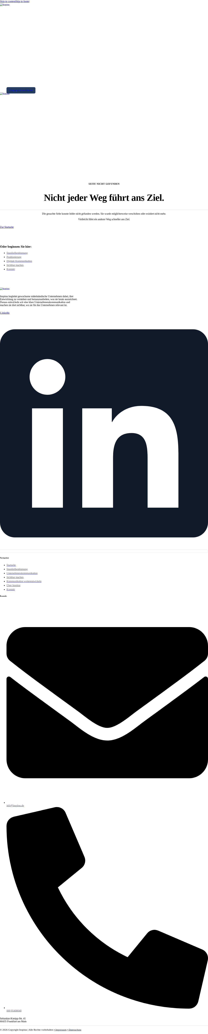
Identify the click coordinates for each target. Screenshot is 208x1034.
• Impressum (60, 1029)
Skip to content (7, 1)
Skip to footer (22, 1)
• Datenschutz (74, 1029)
